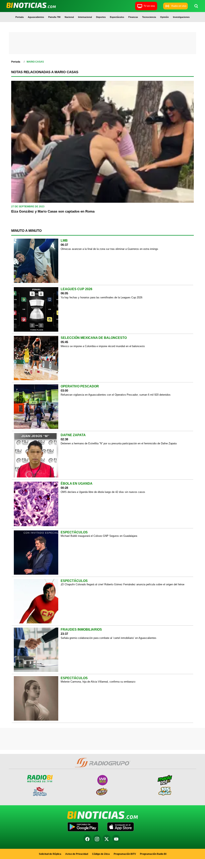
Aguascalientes (36, 17)
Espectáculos (117, 17)
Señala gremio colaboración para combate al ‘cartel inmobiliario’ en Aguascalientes (108, 637)
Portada (19, 17)
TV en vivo (149, 6)
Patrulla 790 (54, 17)
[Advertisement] (102, 44)
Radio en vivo (178, 6)
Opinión (164, 17)
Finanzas (133, 17)
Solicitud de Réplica (50, 854)
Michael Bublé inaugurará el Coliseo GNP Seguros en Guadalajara (99, 535)
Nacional (69, 17)
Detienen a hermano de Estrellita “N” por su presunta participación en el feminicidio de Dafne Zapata (119, 443)
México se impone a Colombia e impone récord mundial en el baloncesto (103, 346)
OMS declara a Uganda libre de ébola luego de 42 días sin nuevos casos (103, 491)
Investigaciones (181, 17)
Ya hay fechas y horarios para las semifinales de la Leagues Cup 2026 (101, 297)
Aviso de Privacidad (76, 854)
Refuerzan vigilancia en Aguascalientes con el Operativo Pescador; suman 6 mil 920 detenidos (116, 394)
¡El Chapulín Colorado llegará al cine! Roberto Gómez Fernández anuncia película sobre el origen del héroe (122, 584)
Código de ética (101, 854)
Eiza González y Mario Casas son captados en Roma (52, 211)
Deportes (101, 17)
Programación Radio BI (153, 854)
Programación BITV (125, 854)
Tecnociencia (149, 17)
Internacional (85, 17)
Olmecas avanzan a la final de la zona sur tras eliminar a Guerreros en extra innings (109, 248)
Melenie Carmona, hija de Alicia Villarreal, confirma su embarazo (98, 681)
